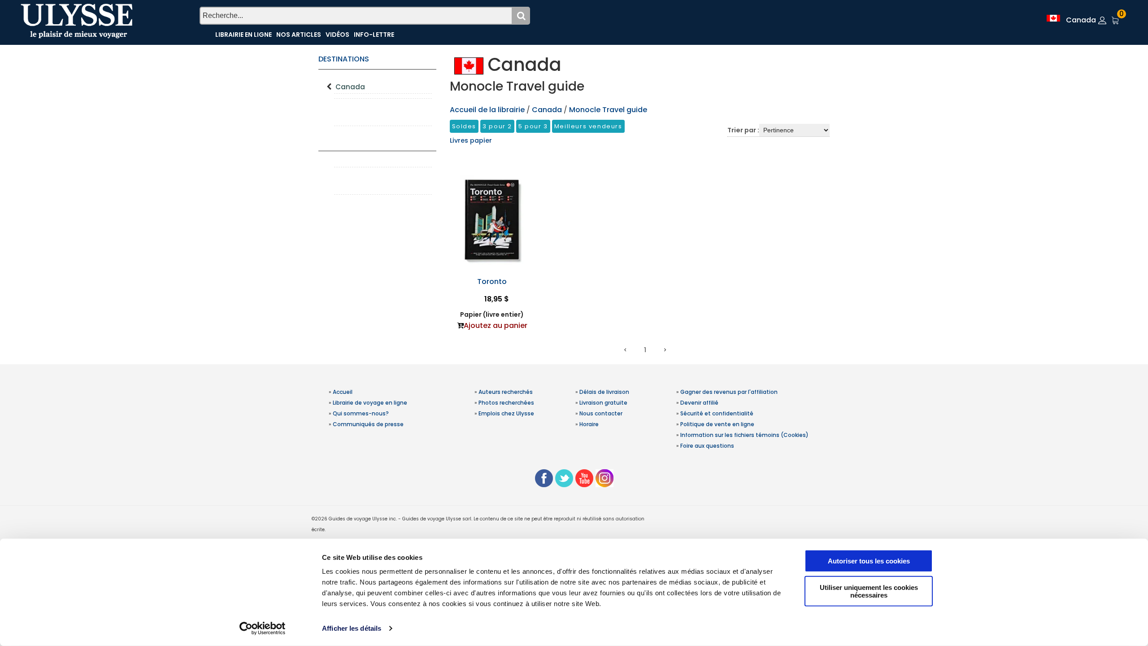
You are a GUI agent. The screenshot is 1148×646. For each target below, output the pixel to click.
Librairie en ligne (243, 34)
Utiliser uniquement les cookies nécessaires (869, 590)
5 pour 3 (533, 126)
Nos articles (298, 34)
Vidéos (337, 34)
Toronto (492, 281)
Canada (350, 87)
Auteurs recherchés (505, 392)
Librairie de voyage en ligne (370, 402)
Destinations (343, 59)
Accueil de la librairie (487, 110)
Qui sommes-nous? (361, 413)
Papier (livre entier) (492, 314)
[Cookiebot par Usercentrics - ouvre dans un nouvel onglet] (262, 628)
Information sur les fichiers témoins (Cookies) (744, 435)
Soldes (464, 126)
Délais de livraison (604, 392)
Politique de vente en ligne (717, 424)
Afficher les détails (351, 628)
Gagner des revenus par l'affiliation (729, 392)
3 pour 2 (497, 126)
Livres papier (471, 140)
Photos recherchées (506, 402)
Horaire (589, 424)
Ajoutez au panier (495, 325)
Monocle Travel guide (608, 110)
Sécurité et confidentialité (716, 413)
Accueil (342, 392)
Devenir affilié (699, 402)
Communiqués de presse (368, 424)
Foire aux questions (707, 446)
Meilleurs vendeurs (588, 126)
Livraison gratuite (603, 402)
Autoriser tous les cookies (869, 561)
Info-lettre (374, 34)
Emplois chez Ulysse (506, 413)
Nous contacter (600, 413)
